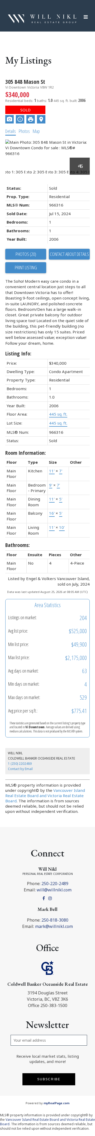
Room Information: (25, 452)
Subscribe (48, 1079)
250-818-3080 (54, 920)
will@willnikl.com (54, 890)
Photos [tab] (24, 131)
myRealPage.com (56, 1103)
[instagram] (51, 898)
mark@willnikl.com (54, 926)
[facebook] (44, 898)
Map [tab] (36, 131)
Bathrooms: (17, 545)
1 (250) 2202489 (20, 763)
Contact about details (69, 254)
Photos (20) (26, 254)
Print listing (26, 267)
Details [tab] (10, 131)
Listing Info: (18, 353)
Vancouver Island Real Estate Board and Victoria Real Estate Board (45, 795)
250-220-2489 (54, 883)
